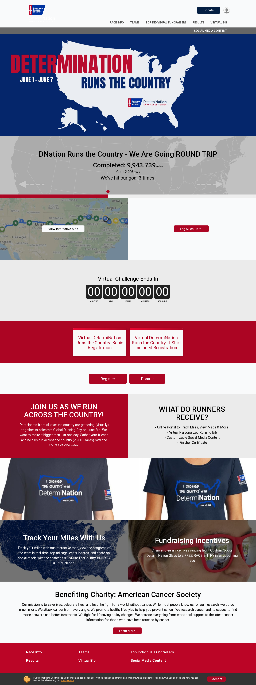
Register (107, 378)
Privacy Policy (67, 680)
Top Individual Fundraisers (166, 22)
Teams (134, 22)
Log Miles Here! (191, 229)
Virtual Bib (219, 22)
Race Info (117, 22)
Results (198, 22)
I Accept (216, 679)
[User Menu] (226, 10)
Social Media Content (210, 30)
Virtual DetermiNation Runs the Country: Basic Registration (99, 342)
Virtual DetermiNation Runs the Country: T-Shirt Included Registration (156, 342)
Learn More (127, 631)
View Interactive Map (63, 229)
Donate (209, 10)
